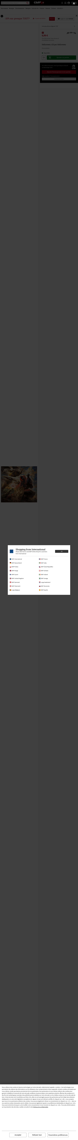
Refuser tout (37, 1135)
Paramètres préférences (58, 1135)
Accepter (18, 1135)
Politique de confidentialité (40, 1107)
